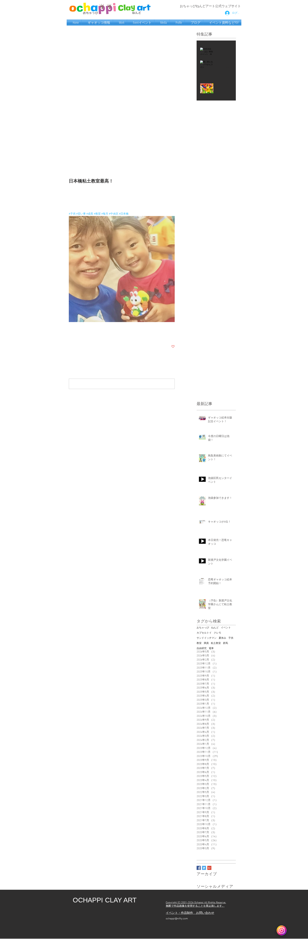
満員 (206, 643)
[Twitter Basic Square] (204, 868)
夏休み (222, 638)
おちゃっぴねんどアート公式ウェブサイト (210, 6)
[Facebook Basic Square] (199, 868)
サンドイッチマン (207, 638)
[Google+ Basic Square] (209, 868)
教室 (199, 643)
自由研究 (202, 648)
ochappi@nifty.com (177, 918)
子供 (230, 638)
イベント (226, 627)
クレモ (217, 632)
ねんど (215, 627)
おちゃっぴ (203, 627)
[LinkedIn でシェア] (88, 335)
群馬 (225, 643)
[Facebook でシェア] (70, 335)
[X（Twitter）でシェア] (79, 335)
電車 (211, 648)
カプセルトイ (204, 632)
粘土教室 (216, 643)
